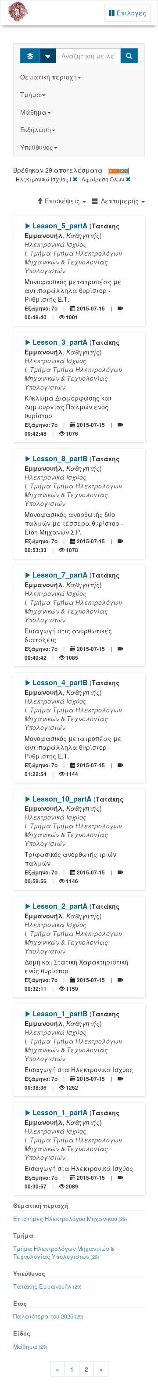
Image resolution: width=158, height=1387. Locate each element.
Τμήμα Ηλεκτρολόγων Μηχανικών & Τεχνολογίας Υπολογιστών (64, 1252)
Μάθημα (33, 112)
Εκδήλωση (35, 129)
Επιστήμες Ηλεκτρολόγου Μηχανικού (70, 1218)
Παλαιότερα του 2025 (48, 1316)
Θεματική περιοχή (48, 76)
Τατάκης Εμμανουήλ (47, 1286)
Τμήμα (30, 94)
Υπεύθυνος (36, 147)
